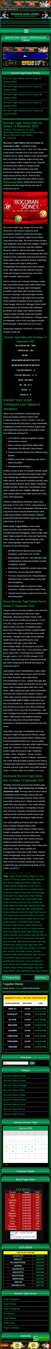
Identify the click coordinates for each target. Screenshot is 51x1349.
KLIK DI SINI (40, 1009)
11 (13, 1147)
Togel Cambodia (11, 1328)
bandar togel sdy (24, 905)
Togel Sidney (10, 1304)
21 (32, 1151)
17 (6, 1151)
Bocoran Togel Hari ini (14, 1109)
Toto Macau (9, 1313)
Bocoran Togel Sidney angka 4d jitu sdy (22, 925)
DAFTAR (40, 1256)
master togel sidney (12, 945)
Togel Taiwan (10, 1318)
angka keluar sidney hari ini (16, 889)
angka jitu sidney (22, 883)
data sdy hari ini (39, 935)
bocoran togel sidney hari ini (16, 928)
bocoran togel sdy (27, 918)
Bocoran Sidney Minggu (15, 1085)
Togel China (9, 1323)
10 (6, 1147)
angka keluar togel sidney (25, 892)
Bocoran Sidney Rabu (14, 1090)
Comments (10, 138)
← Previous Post (11, 977)
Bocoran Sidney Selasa (16, 132)
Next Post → (42, 977)
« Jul (5, 1164)
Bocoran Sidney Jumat (14, 1076)
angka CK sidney (11, 879)
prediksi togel (17, 954)
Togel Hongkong (11, 1309)
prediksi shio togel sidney (20, 951)
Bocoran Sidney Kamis (15, 1080)
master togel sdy (37, 941)
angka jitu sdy (27, 879)
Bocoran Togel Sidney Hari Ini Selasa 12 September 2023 (22, 124)
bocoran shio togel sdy (27, 912)
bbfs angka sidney (35, 909)
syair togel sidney (39, 971)
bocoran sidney (28, 915)
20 (25, 1151)
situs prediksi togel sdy (27, 964)
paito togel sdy (30, 945)
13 (25, 1147)
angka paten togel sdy (13, 899)
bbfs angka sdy (18, 909)
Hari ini (26, 938)
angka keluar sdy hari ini (29, 886)
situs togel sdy (31, 967)
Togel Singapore (11, 1299)
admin (8, 130)
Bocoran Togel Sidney (22, 135)
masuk (18, 988)
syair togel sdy (23, 971)
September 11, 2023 (24, 130)
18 (13, 1151)
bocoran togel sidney (30, 922)
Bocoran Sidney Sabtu (14, 1095)
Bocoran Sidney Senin (14, 1104)
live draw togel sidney (18, 941)
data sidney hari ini (12, 938)
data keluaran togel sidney (25, 931)
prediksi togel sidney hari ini (20, 958)
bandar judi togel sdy (21, 902)
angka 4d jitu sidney (18, 876)
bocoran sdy (9, 912)
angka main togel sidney (30, 896)
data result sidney (21, 935)
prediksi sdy (21, 948)
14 (32, 1147)
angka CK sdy (36, 876)
